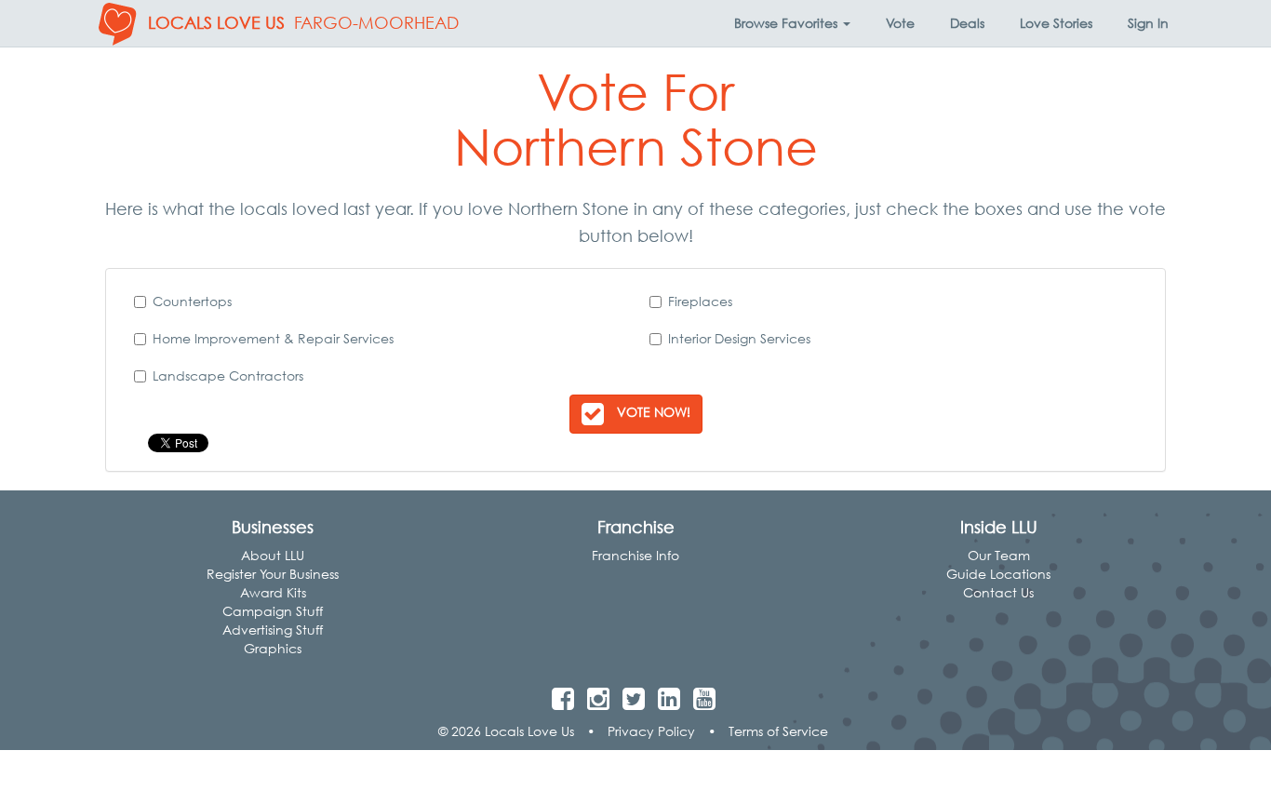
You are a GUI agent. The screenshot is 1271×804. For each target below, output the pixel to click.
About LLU (272, 555)
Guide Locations (998, 574)
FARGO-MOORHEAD (376, 23)
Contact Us (998, 592)
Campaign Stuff (272, 611)
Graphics (272, 648)
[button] (792, 23)
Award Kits (273, 592)
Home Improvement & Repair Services (273, 338)
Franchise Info (635, 555)
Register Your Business (273, 574)
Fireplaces (700, 301)
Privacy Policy (651, 731)
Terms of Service (778, 731)
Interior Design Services (739, 338)
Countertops (192, 301)
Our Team (999, 555)
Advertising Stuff (272, 629)
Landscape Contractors (228, 375)
